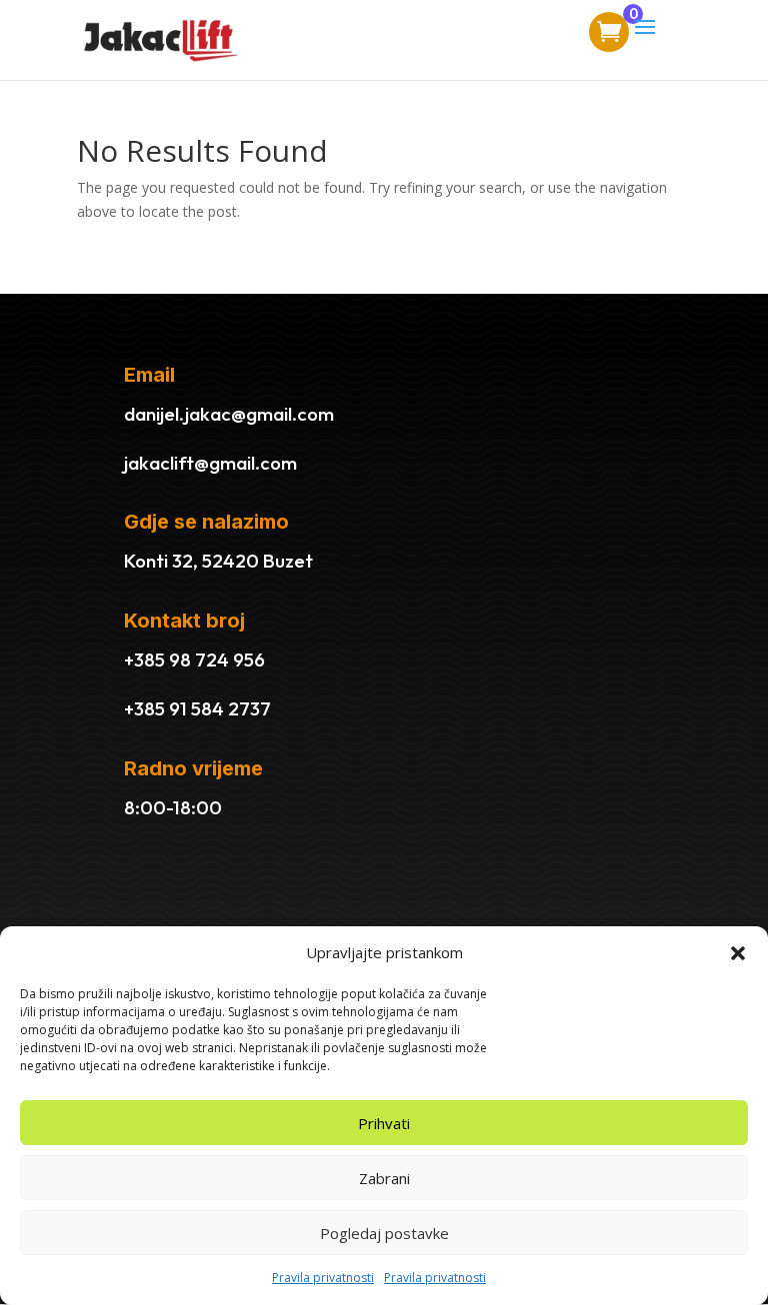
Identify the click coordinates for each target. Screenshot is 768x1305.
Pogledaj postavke (384, 1233)
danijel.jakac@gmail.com (229, 414)
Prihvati (384, 1123)
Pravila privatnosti (323, 1277)
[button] (738, 953)
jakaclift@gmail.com (210, 463)
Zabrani (384, 1178)
